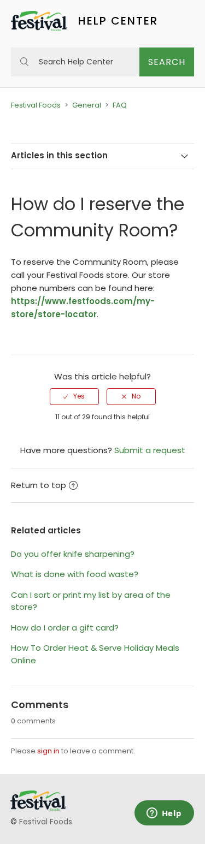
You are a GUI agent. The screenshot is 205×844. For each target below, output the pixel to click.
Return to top (38, 485)
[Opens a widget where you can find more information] (164, 814)
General (86, 105)
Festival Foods (36, 105)
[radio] (74, 396)
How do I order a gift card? (65, 627)
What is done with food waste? (74, 574)
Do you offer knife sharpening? (72, 554)
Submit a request (149, 450)
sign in (48, 751)
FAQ (120, 105)
